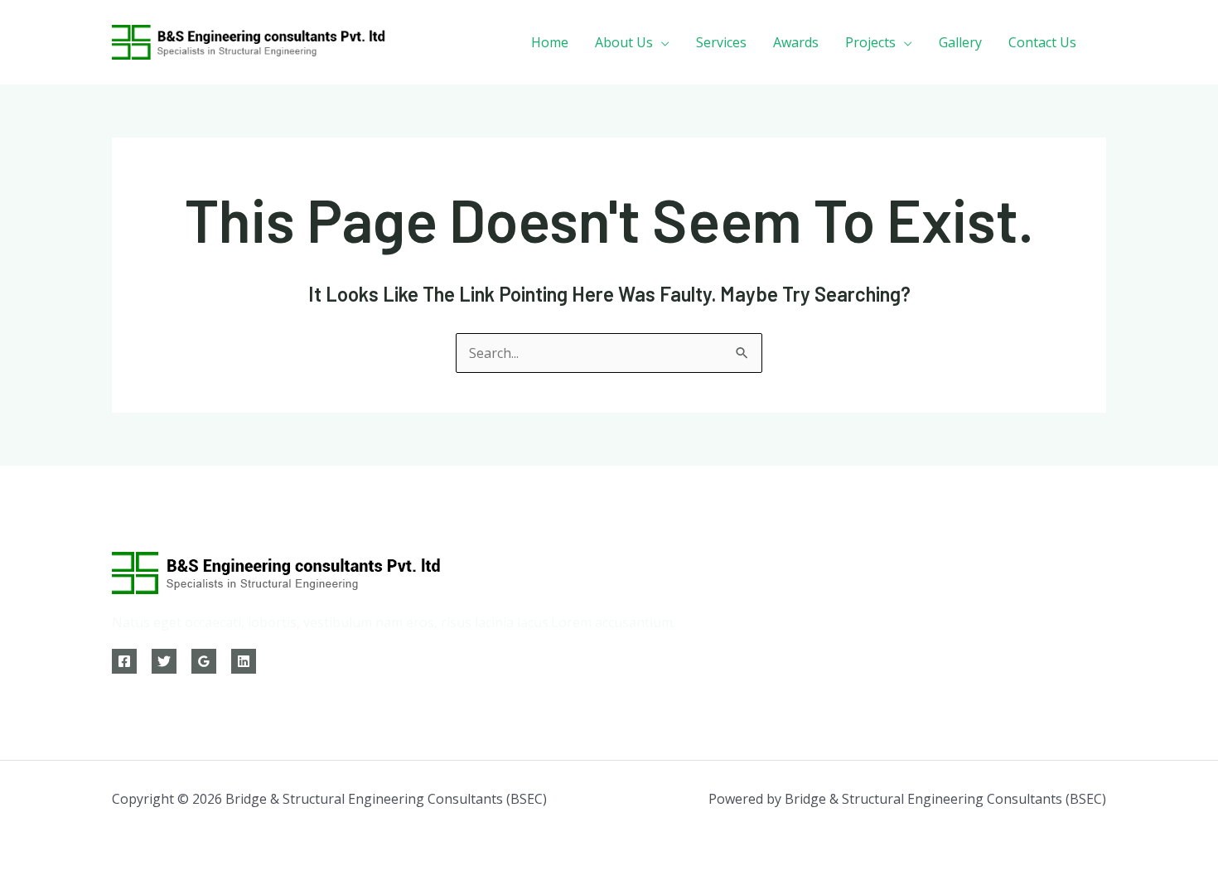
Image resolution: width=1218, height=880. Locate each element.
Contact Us (1042, 42)
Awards (796, 42)
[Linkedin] (243, 661)
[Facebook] (124, 661)
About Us (624, 42)
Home (549, 42)
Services (721, 42)
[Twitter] (164, 661)
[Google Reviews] (203, 661)
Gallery (960, 42)
